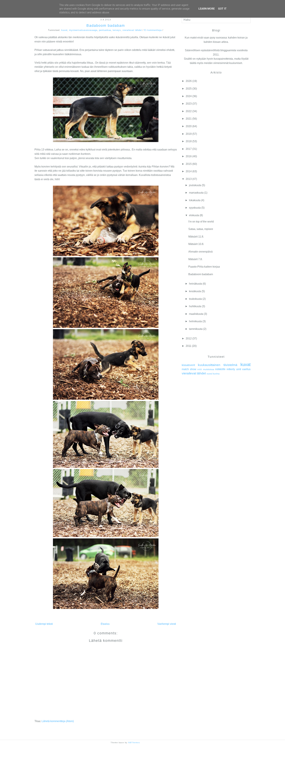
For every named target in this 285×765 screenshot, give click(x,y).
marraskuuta (196, 192)
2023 (189, 103)
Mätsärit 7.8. (195, 259)
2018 (189, 141)
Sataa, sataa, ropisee (200, 229)
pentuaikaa (105, 30)
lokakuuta (194, 200)
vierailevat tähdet (132, 30)
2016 (189, 156)
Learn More (206, 8)
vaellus (246, 369)
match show (189, 369)
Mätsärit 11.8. (196, 236)
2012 (189, 338)
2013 (189, 179)
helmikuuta (195, 321)
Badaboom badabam (105, 25)
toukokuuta (195, 298)
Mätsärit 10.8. (196, 244)
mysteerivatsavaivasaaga (83, 30)
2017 (189, 148)
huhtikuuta (195, 306)
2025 (189, 88)
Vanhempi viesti (166, 623)
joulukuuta (195, 185)
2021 (189, 118)
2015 (189, 164)
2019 (189, 133)
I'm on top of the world (201, 221)
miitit (199, 369)
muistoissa (208, 369)
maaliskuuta (196, 313)
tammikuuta (196, 329)
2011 (188, 346)
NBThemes (134, 743)
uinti (238, 369)
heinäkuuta (195, 283)
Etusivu (105, 623)
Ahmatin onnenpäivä (200, 251)
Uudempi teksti (44, 623)
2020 (189, 126)
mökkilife (220, 369)
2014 (189, 171)
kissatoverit (188, 365)
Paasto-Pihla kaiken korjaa (204, 266)
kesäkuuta (195, 291)
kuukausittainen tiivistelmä (217, 365)
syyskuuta (195, 207)
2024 (189, 96)
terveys (117, 30)
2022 (189, 111)
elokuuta (194, 215)
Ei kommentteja (153, 30)
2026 (189, 81)
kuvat (64, 30)
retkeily (231, 369)
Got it (222, 8)
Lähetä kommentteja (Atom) (58, 721)
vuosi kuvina (213, 373)
